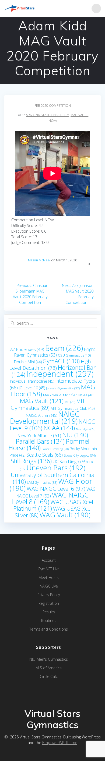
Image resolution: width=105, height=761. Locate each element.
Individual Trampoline (32, 381)
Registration (48, 603)
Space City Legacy (80, 455)
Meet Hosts (48, 577)
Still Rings (31, 461)
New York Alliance (39, 435)
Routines (48, 620)
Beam (64, 348)
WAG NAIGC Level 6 (56, 488)
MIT (70, 402)
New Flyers (85, 429)
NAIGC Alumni (41, 415)
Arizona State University (47, 115)
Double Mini (28, 361)
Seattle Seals (44, 454)
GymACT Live (49, 568)
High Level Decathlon (50, 364)
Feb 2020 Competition (52, 105)
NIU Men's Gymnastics (48, 659)
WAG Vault (65, 515)
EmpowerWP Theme (59, 742)
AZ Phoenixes (27, 349)
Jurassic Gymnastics (63, 388)
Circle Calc (49, 676)
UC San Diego (70, 461)
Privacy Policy (48, 594)
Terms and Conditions (48, 629)
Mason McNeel (39, 260)
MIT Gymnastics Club (72, 408)
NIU (75, 435)
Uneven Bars (55, 467)
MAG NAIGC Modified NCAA (68, 395)
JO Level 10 (32, 387)
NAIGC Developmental (44, 417)
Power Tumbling (55, 449)
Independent (59, 373)
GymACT (61, 361)
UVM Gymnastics (42, 482)
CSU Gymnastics (74, 355)
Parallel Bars (40, 441)
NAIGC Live (49, 586)
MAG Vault (79, 115)
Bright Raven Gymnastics (54, 352)
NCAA (52, 120)
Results (49, 611)
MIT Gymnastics (48, 404)
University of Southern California (52, 478)
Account (49, 560)
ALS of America (49, 667)
